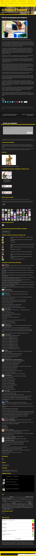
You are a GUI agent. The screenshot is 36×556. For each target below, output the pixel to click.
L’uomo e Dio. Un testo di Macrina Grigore (7, 377)
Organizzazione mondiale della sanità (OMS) (27, 107)
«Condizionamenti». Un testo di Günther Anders (8, 321)
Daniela (7, 479)
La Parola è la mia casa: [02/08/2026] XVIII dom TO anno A (10, 338)
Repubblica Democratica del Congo (6, 108)
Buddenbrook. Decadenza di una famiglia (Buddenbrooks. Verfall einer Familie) (12, 436)
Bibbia (11, 497)
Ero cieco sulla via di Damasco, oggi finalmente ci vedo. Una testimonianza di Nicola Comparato (15, 397)
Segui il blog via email (7, 197)
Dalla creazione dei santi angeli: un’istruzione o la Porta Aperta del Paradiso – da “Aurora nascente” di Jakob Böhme (17, 433)
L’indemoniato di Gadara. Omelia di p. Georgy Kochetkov (9, 367)
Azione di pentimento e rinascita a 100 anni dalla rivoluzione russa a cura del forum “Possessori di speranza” (16, 366)
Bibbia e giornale (4, 3)
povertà (27, 506)
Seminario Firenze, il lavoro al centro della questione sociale (10, 356)
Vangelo (5, 508)
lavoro (4, 504)
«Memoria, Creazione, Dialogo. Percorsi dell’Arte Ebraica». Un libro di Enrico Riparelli (13, 307)
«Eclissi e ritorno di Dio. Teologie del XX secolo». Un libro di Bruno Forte (12, 304)
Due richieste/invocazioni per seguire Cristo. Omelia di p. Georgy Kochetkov (12, 370)
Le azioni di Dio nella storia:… (15, 484)
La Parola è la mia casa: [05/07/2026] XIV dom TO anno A (10, 344)
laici (2, 504)
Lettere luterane (4, 523)
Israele (27, 503)
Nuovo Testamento (17, 504)
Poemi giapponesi (4, 425)
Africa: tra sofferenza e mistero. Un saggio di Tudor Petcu (10, 417)
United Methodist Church (23, 108)
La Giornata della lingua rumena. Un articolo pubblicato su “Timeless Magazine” (15, 438)
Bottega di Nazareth (13, 19)
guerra (21, 503)
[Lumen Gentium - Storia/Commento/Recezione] (33, 522)
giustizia (19, 503)
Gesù (14, 503)
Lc (6, 504)
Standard (19, 19)
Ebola (10, 107)
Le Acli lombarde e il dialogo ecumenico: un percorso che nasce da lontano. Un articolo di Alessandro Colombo (17, 329)
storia (19, 507)
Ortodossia (26, 504)
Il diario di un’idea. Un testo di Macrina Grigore (8, 380)
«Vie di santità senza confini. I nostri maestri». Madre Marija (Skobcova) (14, 360)
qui (10, 77)
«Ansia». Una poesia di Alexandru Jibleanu (7, 387)
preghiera (29, 506)
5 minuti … (6, 5)
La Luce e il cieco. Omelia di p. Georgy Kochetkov (9, 372)
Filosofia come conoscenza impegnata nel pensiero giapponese (10, 423)
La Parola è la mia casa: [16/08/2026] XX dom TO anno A (12, 335)
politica (22, 506)
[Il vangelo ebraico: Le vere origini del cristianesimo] (33, 532)
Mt (13, 504)
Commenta (29, 132)
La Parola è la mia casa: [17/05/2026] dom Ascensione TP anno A (11, 348)
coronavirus (5, 107)
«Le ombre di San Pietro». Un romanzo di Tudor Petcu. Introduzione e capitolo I (15, 402)
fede (30, 501)
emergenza (12, 107)
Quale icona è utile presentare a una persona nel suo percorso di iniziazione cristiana (13, 373)
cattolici (27, 497)
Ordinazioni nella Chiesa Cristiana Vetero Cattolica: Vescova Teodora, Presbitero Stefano (17, 441)
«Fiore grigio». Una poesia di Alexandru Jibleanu (8, 383)
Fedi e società (10, 3)
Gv (22, 503)
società (14, 507)
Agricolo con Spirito (31, 3)
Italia (29, 503)
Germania (6, 503)
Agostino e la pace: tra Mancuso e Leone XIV (8, 312)
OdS (1, 5)
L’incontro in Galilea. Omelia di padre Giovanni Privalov (9, 369)
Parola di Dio (9, 506)
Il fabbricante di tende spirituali (9, 290)
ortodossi (23, 504)
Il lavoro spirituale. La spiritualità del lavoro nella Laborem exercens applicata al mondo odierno (15, 291)
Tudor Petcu (31, 507)
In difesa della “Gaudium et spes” (6, 311)
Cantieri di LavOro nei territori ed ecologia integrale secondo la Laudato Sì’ (12, 353)
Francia (3, 503)
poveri (25, 506)
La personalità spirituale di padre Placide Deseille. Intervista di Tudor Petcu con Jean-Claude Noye (15, 414)
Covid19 (8, 107)
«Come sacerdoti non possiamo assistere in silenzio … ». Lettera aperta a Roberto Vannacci (17, 309)
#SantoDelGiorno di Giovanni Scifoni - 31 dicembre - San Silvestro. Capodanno (21, 251)
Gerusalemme (10, 503)
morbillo (21, 107)
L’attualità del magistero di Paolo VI (6, 315)
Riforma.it (4, 39)
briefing (14, 48)
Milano (12, 504)
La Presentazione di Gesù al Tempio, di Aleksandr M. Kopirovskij (11, 363)
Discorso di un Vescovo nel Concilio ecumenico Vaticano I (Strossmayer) (12, 448)
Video (3, 458)
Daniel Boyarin (4, 531)
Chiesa (31, 497)
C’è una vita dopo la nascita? (6, 445)
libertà (8, 504)
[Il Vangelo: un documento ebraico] (33, 536)
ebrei (19, 501)
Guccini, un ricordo (4, 318)
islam (25, 503)
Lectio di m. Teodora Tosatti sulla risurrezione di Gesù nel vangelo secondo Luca (13, 442)
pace (29, 504)
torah (28, 507)
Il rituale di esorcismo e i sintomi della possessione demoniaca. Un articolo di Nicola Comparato (18, 391)
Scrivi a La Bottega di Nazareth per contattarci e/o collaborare (10, 166)
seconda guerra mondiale (9, 507)
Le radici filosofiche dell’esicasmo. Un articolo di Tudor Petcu (10, 408)
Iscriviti (4, 204)
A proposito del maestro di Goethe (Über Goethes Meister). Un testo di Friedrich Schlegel (17, 430)
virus (29, 108)
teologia (26, 507)
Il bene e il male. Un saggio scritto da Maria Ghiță (8, 389)
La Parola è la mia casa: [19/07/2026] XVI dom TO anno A (10, 341)
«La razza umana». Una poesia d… (14, 479)
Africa (26, 106)
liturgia (10, 504)
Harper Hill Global (18, 107)
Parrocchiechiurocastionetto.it (16, 506)
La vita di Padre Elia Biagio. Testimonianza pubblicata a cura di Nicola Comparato (13, 394)
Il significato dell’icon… (16, 476)
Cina (31, 106)
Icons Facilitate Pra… (9, 476)
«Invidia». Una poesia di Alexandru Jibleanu (8, 386)
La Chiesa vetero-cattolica (5, 453)
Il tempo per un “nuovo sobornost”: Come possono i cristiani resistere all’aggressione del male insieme (16, 327)
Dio (5, 501)
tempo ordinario (22, 507)
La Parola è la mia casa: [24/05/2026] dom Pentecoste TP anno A (11, 347)
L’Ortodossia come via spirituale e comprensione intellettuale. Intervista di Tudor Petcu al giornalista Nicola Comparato (18, 411)
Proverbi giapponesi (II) (5, 426)
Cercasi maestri (23, 3)
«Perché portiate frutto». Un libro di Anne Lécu (8, 298)
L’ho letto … (17, 3)
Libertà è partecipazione (16, 106)
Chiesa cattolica (6, 499)
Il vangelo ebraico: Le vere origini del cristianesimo (9, 530)
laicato (32, 503)
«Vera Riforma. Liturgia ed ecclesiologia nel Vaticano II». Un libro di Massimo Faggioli (13, 301)
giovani (16, 503)
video (8, 508)
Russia (5, 507)
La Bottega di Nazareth (14, 10)
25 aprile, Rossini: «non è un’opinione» (15, 249)
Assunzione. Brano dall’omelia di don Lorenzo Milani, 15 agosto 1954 (11, 314)
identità (24, 503)
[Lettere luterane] (33, 525)
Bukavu (30, 106)
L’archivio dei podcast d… (15, 488)
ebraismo (16, 501)
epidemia (15, 107)
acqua (25, 106)
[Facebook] (3, 225)
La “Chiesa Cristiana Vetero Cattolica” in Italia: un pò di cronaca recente (11, 452)
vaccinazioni (27, 108)
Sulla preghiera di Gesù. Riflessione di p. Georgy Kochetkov (10, 364)
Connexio (3, 107)
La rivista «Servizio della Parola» (6, 295)
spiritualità (16, 507)
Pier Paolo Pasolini (5, 524)
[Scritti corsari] (33, 529)
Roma (3, 507)
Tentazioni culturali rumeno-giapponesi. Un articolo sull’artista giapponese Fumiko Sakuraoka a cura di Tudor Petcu (17, 422)
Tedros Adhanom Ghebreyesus (16, 108)
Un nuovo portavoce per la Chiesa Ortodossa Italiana (9, 393)
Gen (4, 503)
